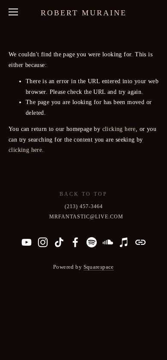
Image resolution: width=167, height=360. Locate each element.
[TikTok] (59, 242)
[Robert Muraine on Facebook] (75, 242)
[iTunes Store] (124, 242)
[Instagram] (43, 242)
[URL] (140, 242)
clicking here (119, 129)
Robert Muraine (84, 13)
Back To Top (83, 194)
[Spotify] (91, 242)
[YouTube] (26, 242)
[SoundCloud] (108, 242)
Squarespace (99, 267)
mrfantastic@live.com (86, 217)
